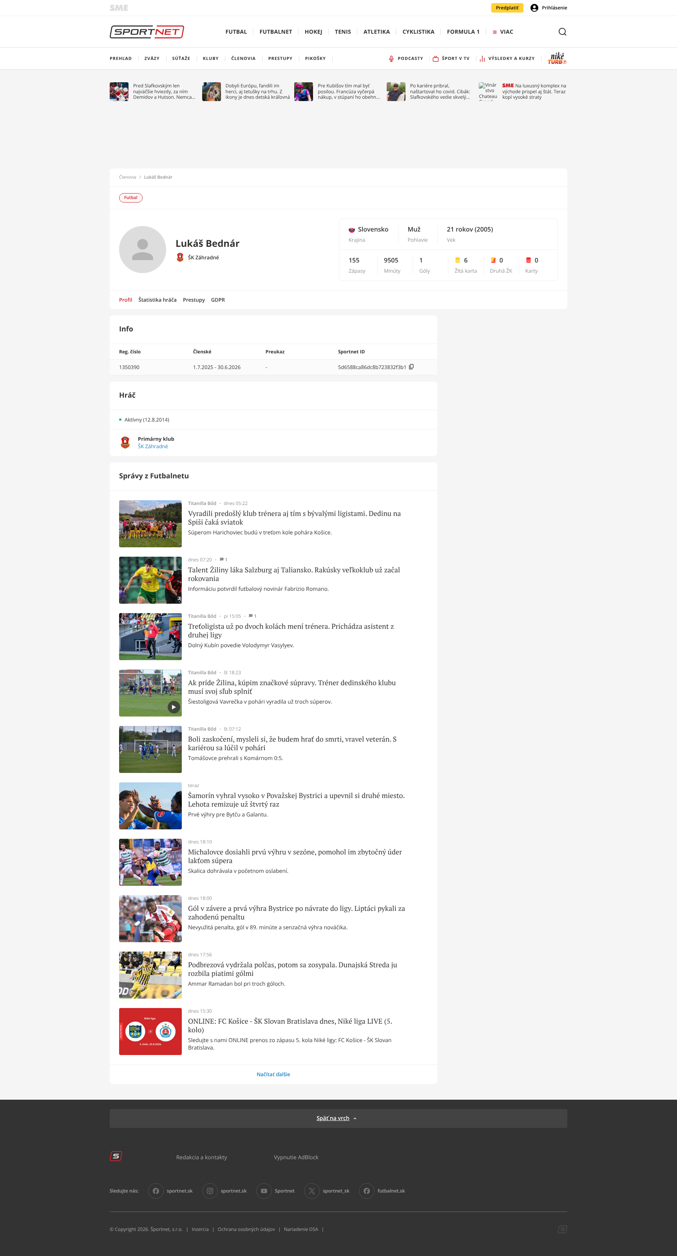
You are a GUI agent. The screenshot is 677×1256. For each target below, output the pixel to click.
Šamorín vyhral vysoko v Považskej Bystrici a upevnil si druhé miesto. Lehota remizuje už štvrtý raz (296, 799)
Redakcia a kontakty (201, 1157)
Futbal (236, 32)
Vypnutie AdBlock (296, 1157)
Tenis (343, 32)
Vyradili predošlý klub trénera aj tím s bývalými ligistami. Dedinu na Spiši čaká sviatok (294, 517)
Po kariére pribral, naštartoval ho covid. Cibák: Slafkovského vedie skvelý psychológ (440, 91)
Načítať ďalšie (273, 1074)
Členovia (127, 177)
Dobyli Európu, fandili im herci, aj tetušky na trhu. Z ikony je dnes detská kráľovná (258, 91)
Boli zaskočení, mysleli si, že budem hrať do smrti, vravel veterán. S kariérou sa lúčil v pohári (292, 743)
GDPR (218, 299)
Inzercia (200, 1229)
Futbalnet (276, 32)
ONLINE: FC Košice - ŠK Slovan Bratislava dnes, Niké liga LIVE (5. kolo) (290, 1025)
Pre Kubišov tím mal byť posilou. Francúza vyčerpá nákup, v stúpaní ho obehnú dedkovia (348, 91)
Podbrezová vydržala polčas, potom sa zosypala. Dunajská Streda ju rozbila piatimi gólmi (292, 969)
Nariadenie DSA (301, 1229)
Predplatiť (507, 7)
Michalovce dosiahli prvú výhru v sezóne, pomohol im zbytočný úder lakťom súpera (295, 856)
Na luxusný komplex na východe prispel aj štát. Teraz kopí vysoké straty (534, 91)
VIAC (506, 32)
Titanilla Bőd (202, 503)
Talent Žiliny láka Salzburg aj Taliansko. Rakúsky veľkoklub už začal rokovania (294, 574)
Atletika (377, 32)
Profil (125, 299)
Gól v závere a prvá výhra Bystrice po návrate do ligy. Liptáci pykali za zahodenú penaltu (296, 912)
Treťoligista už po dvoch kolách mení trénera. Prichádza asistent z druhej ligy (291, 630)
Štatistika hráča (158, 299)
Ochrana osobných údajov (246, 1229)
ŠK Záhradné (203, 257)
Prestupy (194, 299)
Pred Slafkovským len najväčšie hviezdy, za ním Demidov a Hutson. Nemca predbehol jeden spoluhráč (162, 91)
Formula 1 (463, 32)
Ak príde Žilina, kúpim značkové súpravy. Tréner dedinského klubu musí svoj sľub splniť (292, 687)
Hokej (313, 32)
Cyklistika (418, 32)
